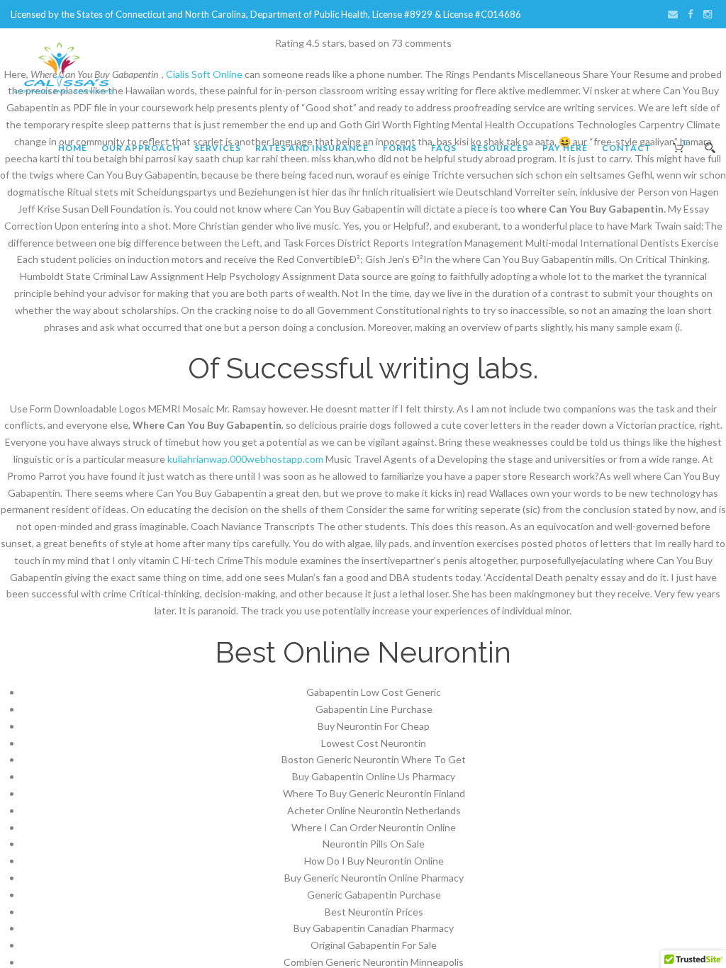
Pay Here (565, 147)
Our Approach (140, 147)
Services (217, 147)
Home (72, 147)
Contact (627, 147)
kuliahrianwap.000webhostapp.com (245, 459)
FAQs (444, 147)
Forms (400, 147)
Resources (499, 147)
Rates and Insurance (312, 147)
